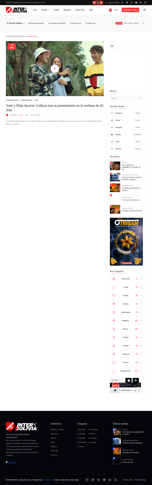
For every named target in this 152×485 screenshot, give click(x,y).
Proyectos (134, 175)
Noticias (44, 10)
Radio (91, 10)
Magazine (67, 10)
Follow (137, 113)
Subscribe (137, 134)
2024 (125, 23)
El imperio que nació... (87, 23)
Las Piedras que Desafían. (130, 452)
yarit (36, 100)
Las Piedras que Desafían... (51, 23)
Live (116, 10)
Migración (54, 446)
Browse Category (16, 23)
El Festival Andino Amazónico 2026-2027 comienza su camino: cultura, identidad (35, 2)
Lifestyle (81, 434)
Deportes (81, 438)
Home (35, 10)
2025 (130, 23)
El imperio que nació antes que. (132, 211)
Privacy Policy (140, 479)
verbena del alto (26, 100)
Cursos (130, 185)
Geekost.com (48, 479)
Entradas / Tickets (130, 10)
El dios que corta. (128, 462)
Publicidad (54, 451)
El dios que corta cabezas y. (131, 200)
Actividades (126, 175)
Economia (82, 430)
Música (53, 438)
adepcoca (136, 23)
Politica (124, 162)
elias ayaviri (14, 100)
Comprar (138, 149)
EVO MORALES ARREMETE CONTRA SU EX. (131, 167)
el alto (8, 100)
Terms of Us (127, 479)
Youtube (56, 10)
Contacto (54, 455)
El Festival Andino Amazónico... (28, 23)
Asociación (55, 434)
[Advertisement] (126, 69)
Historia (124, 185)
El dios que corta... (70, 23)
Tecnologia (94, 430)
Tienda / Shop (79, 10)
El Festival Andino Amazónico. (132, 443)
